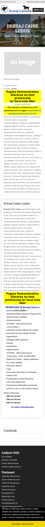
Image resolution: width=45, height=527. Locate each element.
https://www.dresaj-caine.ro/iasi (19, 354)
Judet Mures (24, 36)
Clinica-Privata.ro (9, 490)
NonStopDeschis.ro (10, 503)
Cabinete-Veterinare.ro (11, 476)
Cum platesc (7, 456)
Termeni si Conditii (9, 460)
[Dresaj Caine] (16, 8)
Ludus (36, 36)
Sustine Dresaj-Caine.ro (11, 467)
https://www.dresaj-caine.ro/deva (19, 325)
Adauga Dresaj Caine (36, 2)
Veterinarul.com (8, 486)
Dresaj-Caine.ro (8, 500)
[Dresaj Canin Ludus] (22, 63)
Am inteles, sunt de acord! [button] (22, 524)
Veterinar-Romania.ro (11, 483)
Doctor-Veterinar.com (11, 479)
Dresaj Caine (11, 36)
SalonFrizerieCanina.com (12, 506)
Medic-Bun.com (8, 496)
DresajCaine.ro (8, 493)
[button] (38, 10)
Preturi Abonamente (10, 463)
